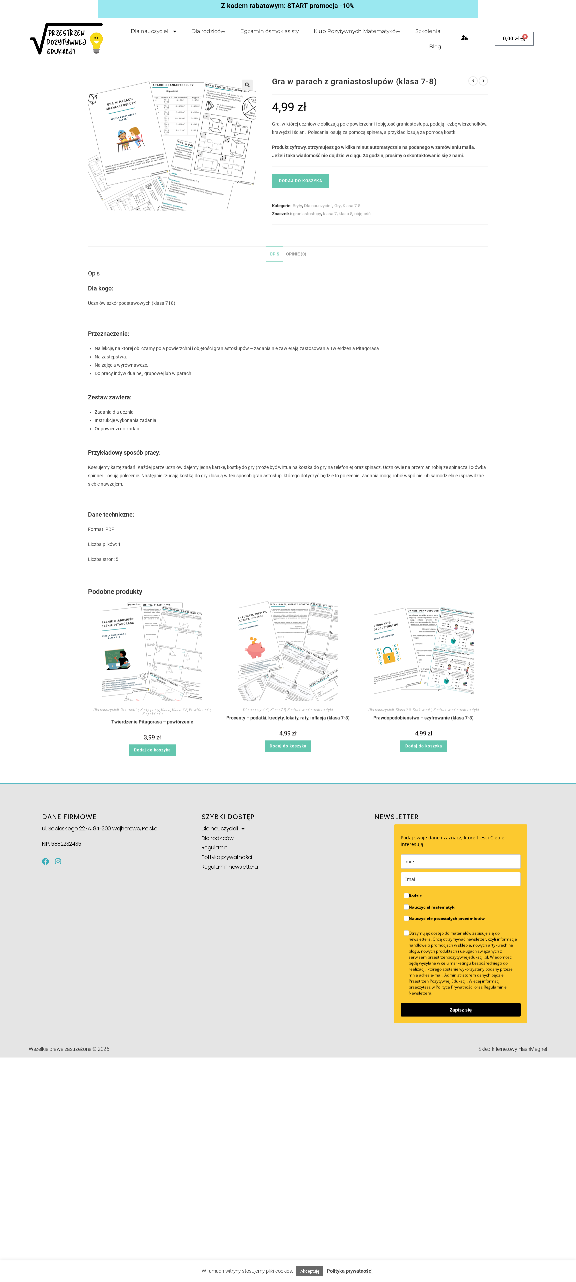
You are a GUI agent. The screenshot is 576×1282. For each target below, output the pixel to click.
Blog (435, 46)
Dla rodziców (208, 31)
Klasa (165, 709)
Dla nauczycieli (150, 31)
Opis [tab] (274, 253)
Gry (337, 205)
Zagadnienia (152, 713)
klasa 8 (345, 213)
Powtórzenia (200, 709)
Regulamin (215, 847)
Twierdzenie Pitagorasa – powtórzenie (152, 721)
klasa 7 (330, 213)
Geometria (130, 709)
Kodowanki (422, 709)
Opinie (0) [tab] (296, 253)
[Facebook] (45, 861)
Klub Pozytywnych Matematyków (357, 31)
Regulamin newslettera (230, 867)
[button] (247, 85)
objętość (362, 213)
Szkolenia (427, 31)
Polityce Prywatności (454, 987)
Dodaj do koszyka (300, 181)
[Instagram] (57, 861)
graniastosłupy (307, 213)
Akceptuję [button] (309, 1271)
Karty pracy (149, 709)
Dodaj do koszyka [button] (152, 750)
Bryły (297, 205)
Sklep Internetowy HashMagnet (512, 1049)
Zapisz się (461, 1010)
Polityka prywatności (227, 857)
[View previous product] (473, 81)
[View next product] (483, 81)
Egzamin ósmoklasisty (269, 31)
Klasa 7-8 (351, 205)
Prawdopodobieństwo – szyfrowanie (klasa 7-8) (423, 717)
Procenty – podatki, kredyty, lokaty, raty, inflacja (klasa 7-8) (288, 717)
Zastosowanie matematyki (310, 709)
